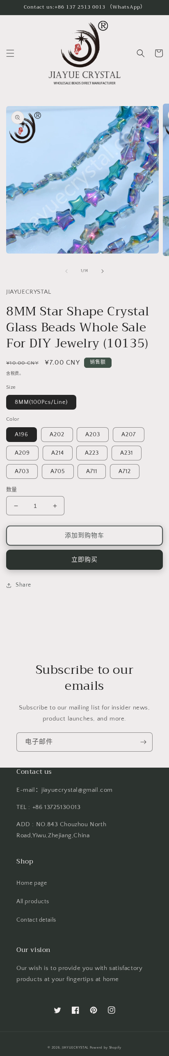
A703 (22, 471)
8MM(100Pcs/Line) (41, 402)
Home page (31, 883)
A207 (128, 434)
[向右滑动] (103, 271)
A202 (57, 434)
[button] (10, 53)
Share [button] (23, 585)
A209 (22, 453)
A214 (57, 453)
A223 (92, 453)
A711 (91, 471)
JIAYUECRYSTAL (75, 1047)
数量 (11, 489)
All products (32, 901)
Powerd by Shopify (105, 1047)
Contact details (36, 920)
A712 (125, 471)
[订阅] (143, 742)
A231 (126, 453)
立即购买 (84, 559)
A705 (57, 471)
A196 (21, 434)
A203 (92, 434)
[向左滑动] (66, 271)
